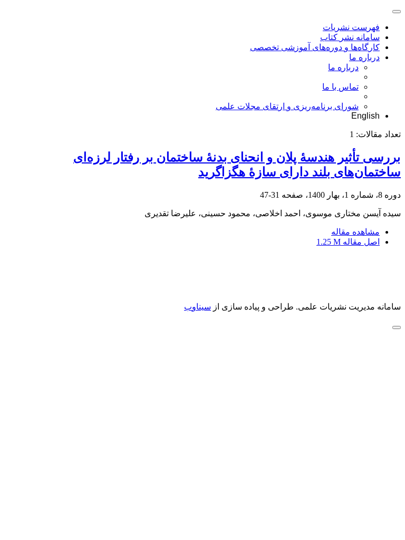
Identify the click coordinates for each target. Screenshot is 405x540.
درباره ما (364, 57)
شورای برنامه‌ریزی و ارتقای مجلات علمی (287, 106)
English (365, 115)
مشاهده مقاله (355, 231)
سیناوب (197, 306)
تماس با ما (340, 86)
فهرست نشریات (351, 27)
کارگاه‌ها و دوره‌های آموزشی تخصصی (315, 47)
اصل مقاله (348, 241)
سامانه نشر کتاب (350, 37)
